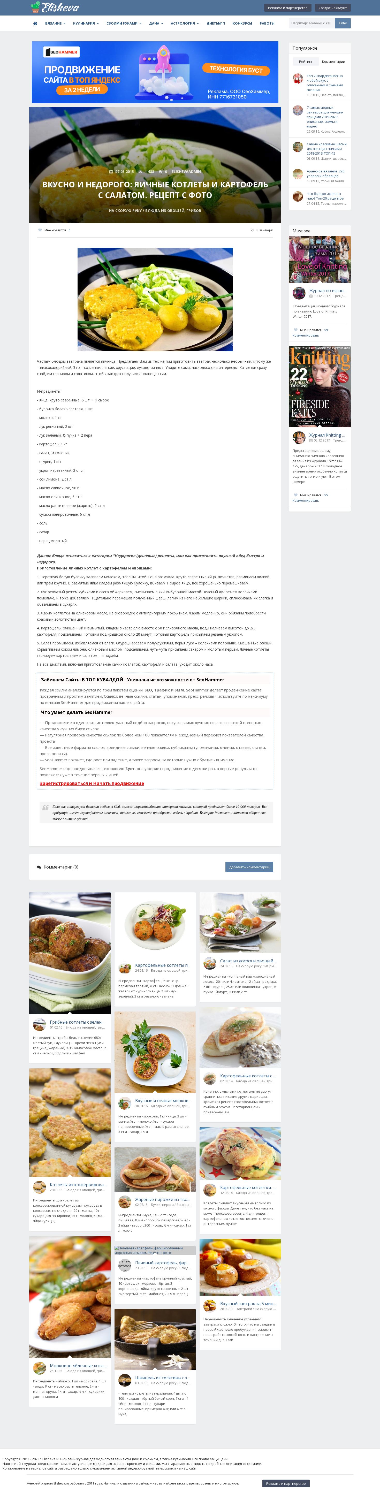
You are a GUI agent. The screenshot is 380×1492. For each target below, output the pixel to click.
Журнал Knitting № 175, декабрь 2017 (328, 435)
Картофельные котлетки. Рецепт (248, 1187)
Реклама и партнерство (288, 7)
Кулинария (84, 23)
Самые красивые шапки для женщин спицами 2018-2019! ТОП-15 (327, 149)
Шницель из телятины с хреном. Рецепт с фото (163, 1377)
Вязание (53, 23)
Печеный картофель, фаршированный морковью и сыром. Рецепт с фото (163, 1262)
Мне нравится (57, 230)
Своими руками (122, 23)
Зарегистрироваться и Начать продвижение (92, 783)
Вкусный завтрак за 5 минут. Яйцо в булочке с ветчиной (248, 1303)
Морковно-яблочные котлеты (78, 1365)
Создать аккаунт (333, 7)
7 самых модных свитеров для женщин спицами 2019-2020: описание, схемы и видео (325, 116)
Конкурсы (242, 23)
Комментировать (306, 335)
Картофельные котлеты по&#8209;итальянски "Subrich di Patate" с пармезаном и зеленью (163, 965)
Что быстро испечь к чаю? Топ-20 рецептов (325, 196)
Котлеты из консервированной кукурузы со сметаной (78, 1184)
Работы (267, 23)
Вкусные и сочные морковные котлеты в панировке (163, 1100)
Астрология (183, 23)
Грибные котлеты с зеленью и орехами (78, 1022)
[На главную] (55, 8)
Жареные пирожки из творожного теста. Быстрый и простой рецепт (163, 1199)
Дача (154, 23)
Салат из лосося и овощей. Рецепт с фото (248, 960)
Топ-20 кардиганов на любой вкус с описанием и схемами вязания (325, 82)
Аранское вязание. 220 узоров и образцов (325, 173)
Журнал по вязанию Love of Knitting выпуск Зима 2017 (328, 290)
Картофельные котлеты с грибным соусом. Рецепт (248, 1075)
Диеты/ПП (216, 23)
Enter (343, 23)
